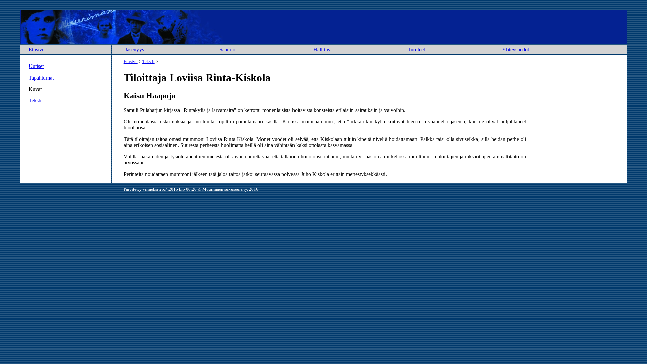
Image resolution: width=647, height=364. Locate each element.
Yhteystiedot (515, 49)
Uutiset (36, 66)
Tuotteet (416, 49)
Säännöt (228, 49)
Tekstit (36, 100)
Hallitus (321, 49)
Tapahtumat (41, 78)
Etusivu (37, 49)
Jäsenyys (134, 49)
